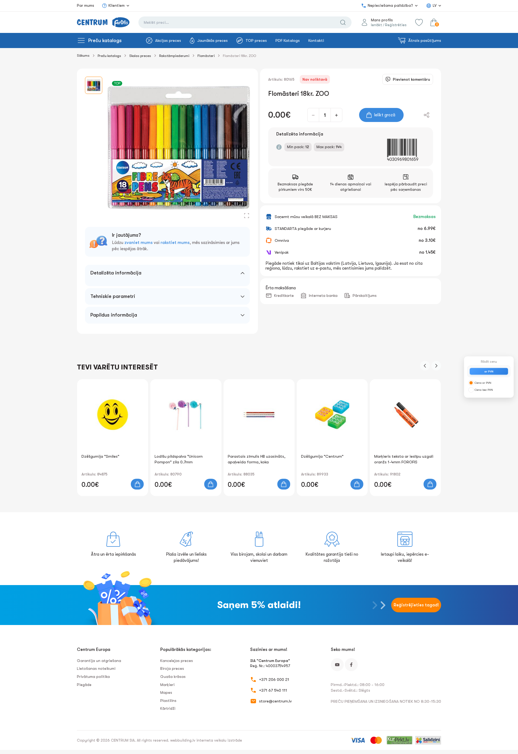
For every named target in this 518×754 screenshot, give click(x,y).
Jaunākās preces (212, 40)
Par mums (85, 5)
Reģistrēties (396, 25)
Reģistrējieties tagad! (416, 605)
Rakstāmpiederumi (174, 56)
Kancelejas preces (176, 660)
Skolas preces (140, 56)
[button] (425, 366)
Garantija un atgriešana (99, 660)
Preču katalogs (105, 40)
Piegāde (84, 684)
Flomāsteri (206, 56)
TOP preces (256, 40)
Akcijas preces (168, 40)
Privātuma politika (93, 676)
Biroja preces (172, 668)
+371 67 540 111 (273, 690)
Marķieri (167, 684)
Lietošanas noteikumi (96, 668)
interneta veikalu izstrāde (219, 740)
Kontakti (316, 40)
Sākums (83, 55)
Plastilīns (168, 700)
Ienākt (376, 25)
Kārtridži (167, 708)
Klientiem (116, 5)
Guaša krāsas (173, 676)
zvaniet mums (138, 242)
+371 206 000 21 (274, 679)
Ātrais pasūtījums (424, 40)
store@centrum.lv (275, 701)
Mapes (166, 692)
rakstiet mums (175, 242)
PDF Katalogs (287, 40)
